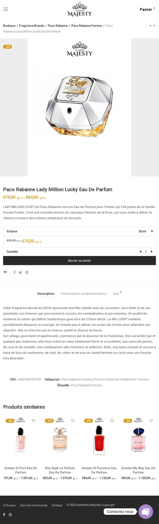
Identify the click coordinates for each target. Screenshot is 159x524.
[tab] (46, 294)
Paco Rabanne (57, 25)
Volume (12, 231)
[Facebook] (4, 514)
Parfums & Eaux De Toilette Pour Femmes (121, 379)
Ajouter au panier (79, 260)
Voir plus (20, 477)
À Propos (9, 505)
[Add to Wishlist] (6, 272)
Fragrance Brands (31, 25)
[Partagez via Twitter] (20, 272)
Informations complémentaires (84, 294)
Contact (57, 505)
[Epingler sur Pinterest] (27, 272)
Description (45, 294)
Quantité (12, 251)
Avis (117, 293)
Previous (4, 107)
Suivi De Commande (33, 505)
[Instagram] (10, 514)
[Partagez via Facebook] (14, 272)
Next (155, 107)
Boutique (9, 25)
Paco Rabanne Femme (86, 25)
